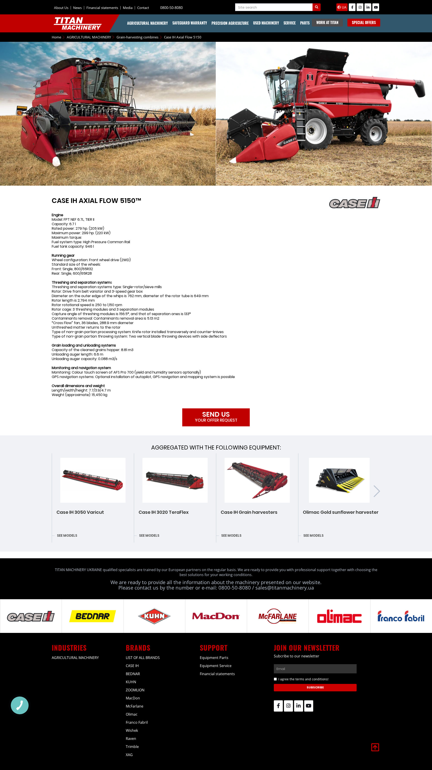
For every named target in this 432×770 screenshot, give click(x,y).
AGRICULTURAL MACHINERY (147, 23)
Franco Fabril (137, 722)
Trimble (132, 746)
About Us (61, 7)
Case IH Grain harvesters (249, 512)
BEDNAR (133, 673)
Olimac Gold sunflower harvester (340, 512)
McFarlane (134, 706)
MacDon (133, 698)
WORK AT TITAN (327, 22)
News (77, 7)
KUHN (131, 681)
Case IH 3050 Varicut (80, 512)
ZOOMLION (135, 690)
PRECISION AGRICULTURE (230, 23)
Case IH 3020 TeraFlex (164, 512)
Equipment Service (216, 665)
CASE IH (132, 665)
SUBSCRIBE (315, 687)
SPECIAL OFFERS (364, 22)
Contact (143, 7)
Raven (131, 738)
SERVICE (290, 23)
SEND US (216, 416)
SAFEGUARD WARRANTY (189, 23)
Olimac (131, 714)
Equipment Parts (214, 657)
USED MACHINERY (266, 23)
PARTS (305, 23)
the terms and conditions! (309, 679)
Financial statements (102, 7)
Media (128, 7)
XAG (129, 754)
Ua (343, 7)
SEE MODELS (67, 535)
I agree (303, 679)
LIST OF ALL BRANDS (143, 657)
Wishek (132, 730)
